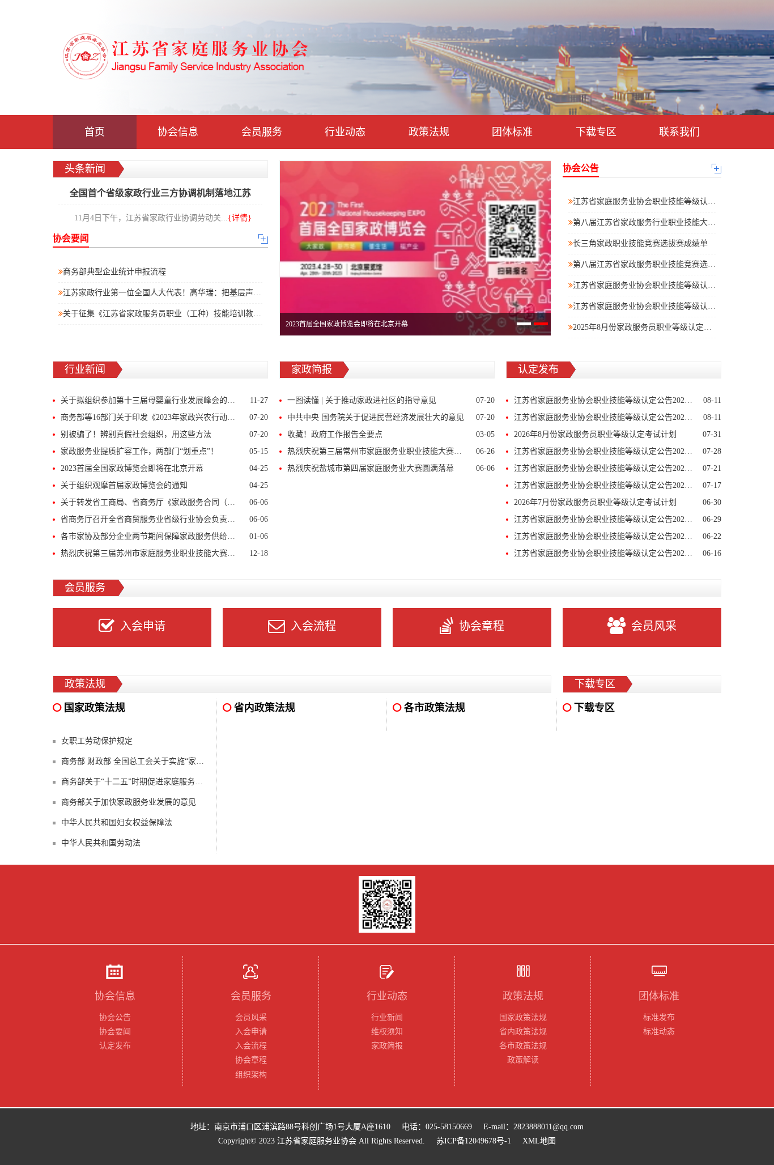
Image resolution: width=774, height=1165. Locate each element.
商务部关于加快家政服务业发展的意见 (128, 802)
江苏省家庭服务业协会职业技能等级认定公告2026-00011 (617, 468)
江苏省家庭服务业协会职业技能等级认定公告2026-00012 (617, 485)
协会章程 (481, 626)
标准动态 (659, 1031)
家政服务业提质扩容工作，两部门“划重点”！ (164, 451)
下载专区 (596, 132)
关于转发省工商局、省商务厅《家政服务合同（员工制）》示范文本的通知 (164, 502)
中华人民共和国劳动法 (101, 843)
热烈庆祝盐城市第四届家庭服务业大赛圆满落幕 (391, 468)
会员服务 (261, 132)
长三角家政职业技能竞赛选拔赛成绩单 (640, 243)
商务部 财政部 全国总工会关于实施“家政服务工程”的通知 (162, 761)
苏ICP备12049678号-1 (473, 1141)
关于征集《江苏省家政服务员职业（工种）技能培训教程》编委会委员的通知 (198, 313)
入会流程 (313, 626)
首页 (94, 132)
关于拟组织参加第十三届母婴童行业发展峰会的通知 (164, 400)
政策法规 (429, 132)
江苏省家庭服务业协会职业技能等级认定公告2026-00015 (617, 400)
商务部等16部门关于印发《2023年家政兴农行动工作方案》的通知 (164, 417)
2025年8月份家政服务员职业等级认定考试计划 (654, 327)
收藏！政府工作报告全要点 (391, 434)
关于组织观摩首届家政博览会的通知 (164, 485)
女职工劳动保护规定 (97, 741)
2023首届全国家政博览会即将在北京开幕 (164, 468)
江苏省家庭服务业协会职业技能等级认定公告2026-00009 (617, 536)
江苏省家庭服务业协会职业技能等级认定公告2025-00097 (671, 285)
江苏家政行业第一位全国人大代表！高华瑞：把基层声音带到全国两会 (186, 292)
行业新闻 (387, 1017)
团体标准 (512, 132)
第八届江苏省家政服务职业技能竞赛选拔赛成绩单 (660, 264)
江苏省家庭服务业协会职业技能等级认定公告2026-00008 (617, 553)
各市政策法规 (523, 1045)
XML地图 (539, 1141)
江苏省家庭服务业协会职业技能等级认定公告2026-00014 (617, 417)
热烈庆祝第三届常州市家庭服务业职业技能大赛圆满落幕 (391, 451)
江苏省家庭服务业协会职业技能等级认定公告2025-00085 (671, 306)
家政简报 (387, 1045)
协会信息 (178, 132)
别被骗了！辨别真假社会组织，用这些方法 (164, 434)
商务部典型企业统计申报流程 (114, 271)
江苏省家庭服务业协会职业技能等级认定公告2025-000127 (673, 201)
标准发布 (659, 1017)
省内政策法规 (523, 1031)
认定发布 (115, 1045)
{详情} (240, 218)
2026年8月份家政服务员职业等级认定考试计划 (617, 434)
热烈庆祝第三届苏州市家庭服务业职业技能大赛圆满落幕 (164, 553)
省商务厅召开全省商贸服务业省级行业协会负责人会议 (164, 519)
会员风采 (654, 626)
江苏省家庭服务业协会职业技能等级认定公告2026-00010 (617, 519)
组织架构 (251, 1074)
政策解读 (523, 1060)
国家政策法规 (523, 1017)
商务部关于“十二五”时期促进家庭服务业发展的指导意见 (159, 781)
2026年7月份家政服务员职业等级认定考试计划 (617, 502)
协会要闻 (115, 1031)
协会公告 (115, 1017)
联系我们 (679, 132)
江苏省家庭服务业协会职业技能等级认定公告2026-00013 (617, 451)
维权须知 (387, 1031)
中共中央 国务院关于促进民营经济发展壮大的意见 (391, 417)
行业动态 (345, 132)
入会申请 (142, 626)
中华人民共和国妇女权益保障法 (116, 822)
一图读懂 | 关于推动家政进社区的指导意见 (391, 400)
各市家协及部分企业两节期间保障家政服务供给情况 (164, 536)
